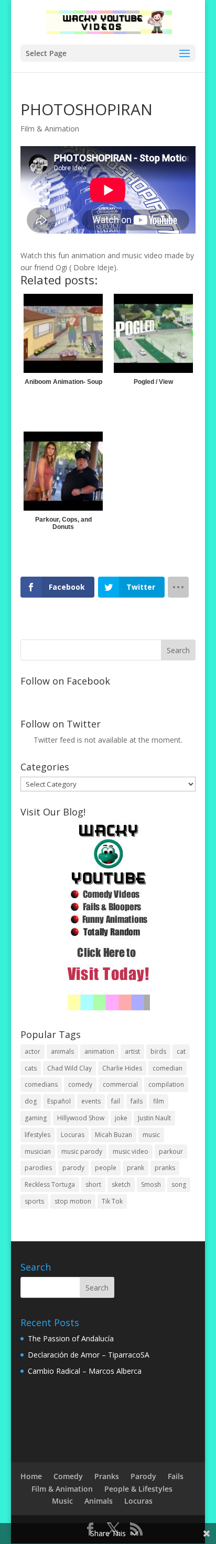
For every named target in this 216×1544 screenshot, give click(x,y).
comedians (41, 1084)
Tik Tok (112, 1201)
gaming (36, 1117)
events (91, 1101)
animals (62, 1051)
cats (31, 1068)
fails (137, 1101)
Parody (143, 1476)
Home (31, 1476)
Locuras (72, 1134)
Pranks (106, 1476)
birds (158, 1051)
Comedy (68, 1476)
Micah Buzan (113, 1134)
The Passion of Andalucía (71, 1338)
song (178, 1184)
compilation (166, 1084)
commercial (120, 1084)
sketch (121, 1184)
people (105, 1167)
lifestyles (37, 1134)
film (158, 1101)
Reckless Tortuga (50, 1184)
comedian (167, 1068)
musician (38, 1151)
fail (115, 1101)
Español (59, 1101)
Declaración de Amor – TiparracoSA (88, 1355)
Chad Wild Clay (69, 1068)
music (151, 1134)
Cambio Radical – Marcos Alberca (85, 1371)
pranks (165, 1167)
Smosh (151, 1184)
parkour (171, 1151)
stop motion (73, 1201)
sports (34, 1201)
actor (32, 1051)
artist (132, 1051)
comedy (80, 1084)
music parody (81, 1151)
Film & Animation (49, 129)
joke (121, 1117)
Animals (98, 1501)
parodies (38, 1167)
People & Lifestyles (138, 1489)
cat (181, 1051)
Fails (175, 1476)
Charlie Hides (122, 1068)
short (93, 1184)
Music (62, 1501)
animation (99, 1051)
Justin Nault (154, 1117)
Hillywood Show (80, 1117)
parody (73, 1167)
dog (31, 1101)
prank (135, 1167)
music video (130, 1151)
